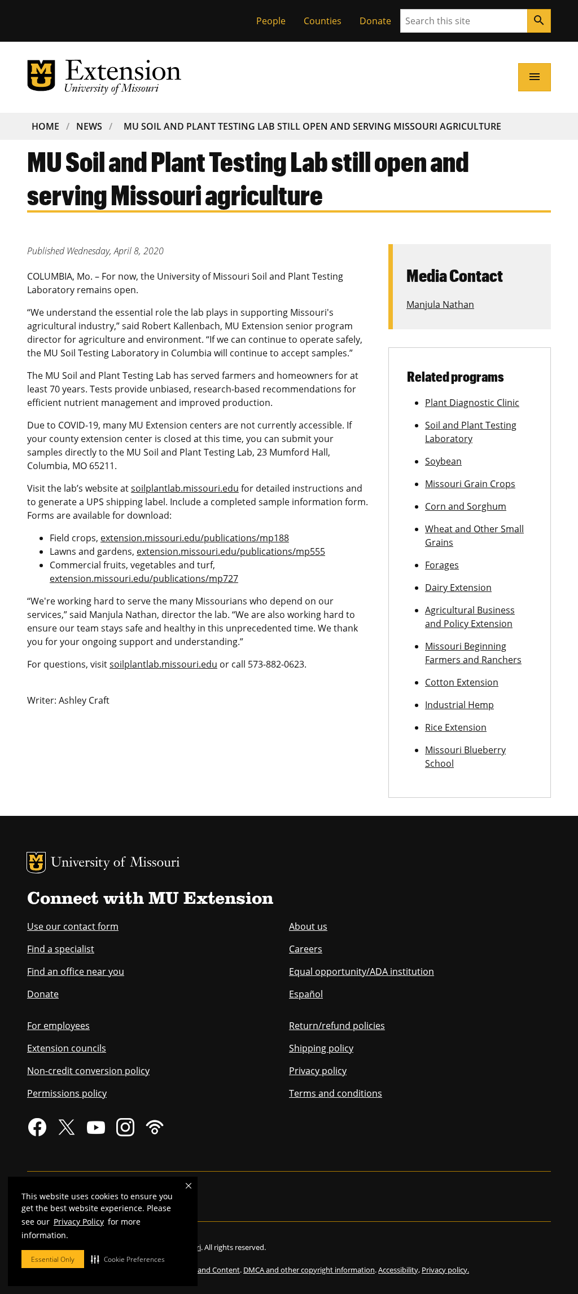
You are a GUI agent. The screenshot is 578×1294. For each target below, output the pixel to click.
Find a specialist (60, 949)
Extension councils (66, 1048)
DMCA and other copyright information (309, 1270)
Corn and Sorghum (465, 506)
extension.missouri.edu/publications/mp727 (144, 578)
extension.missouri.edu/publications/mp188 (194, 538)
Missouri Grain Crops (470, 484)
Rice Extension (456, 727)
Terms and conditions (335, 1093)
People (271, 21)
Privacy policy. (445, 1270)
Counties (322, 21)
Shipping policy (321, 1048)
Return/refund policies (337, 1025)
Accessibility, (399, 1270)
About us (308, 926)
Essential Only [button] (53, 1259)
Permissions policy (67, 1093)
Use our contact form (73, 926)
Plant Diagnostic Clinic (472, 402)
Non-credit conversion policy (88, 1071)
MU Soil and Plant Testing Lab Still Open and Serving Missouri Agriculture (312, 126)
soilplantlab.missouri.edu (185, 488)
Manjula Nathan (440, 304)
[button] (128, 1259)
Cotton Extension (461, 682)
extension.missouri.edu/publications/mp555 (231, 551)
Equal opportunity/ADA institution (361, 971)
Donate (375, 21)
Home (45, 126)
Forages (442, 565)
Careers (305, 949)
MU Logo (36, 862)
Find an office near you (75, 971)
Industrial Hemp (459, 705)
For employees (58, 1025)
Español (306, 994)
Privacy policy (318, 1071)
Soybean (443, 461)
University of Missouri (115, 863)
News (89, 126)
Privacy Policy (79, 1221)
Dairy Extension (458, 587)
